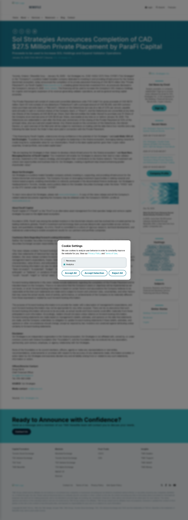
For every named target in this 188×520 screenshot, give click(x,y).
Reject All (117, 273)
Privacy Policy (94, 253)
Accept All (71, 273)
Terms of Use (111, 253)
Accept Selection (94, 273)
